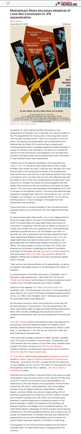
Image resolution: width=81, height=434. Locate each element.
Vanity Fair (30, 254)
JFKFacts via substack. (51, 346)
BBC (53, 254)
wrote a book (48, 217)
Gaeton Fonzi (16, 166)
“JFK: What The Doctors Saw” (46, 287)
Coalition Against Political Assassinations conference (42, 359)
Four (12, 322)
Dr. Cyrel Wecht (17, 356)
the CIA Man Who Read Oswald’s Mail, (29, 352)
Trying (22, 322)
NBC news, (41, 254)
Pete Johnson (16, 21)
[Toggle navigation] (8, 3)
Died (17, 322)
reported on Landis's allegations (55, 251)
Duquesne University (60, 356)
